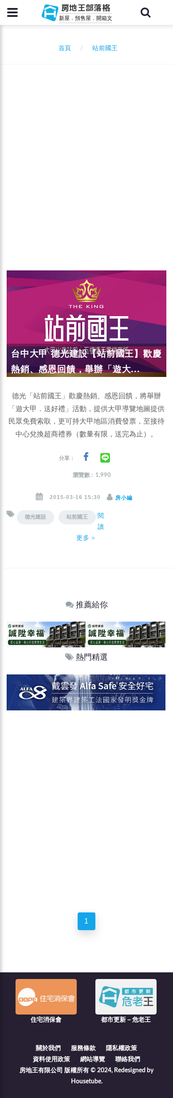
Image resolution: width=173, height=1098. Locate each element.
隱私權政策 (121, 1048)
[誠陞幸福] (46, 634)
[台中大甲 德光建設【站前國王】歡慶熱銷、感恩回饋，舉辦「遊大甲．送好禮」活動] (86, 324)
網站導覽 (92, 1059)
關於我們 (48, 1048)
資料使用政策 (51, 1059)
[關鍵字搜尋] (145, 12)
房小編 (124, 498)
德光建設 (35, 517)
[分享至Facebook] (85, 457)
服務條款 (83, 1048)
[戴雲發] (86, 692)
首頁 (63, 48)
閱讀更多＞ (90, 526)
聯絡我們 (127, 1059)
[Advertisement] (86, 155)
